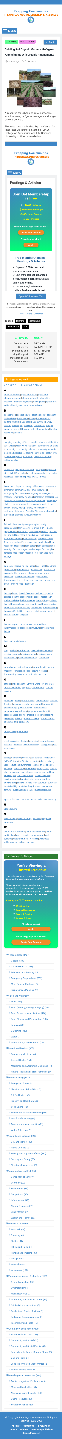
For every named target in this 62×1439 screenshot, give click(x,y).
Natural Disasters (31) (22, 1206)
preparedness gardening (15, 711)
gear (38, 566)
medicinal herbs (28, 654)
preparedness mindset (38, 711)
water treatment (20, 839)
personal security (21, 704)
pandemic (8, 700)
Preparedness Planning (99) (24, 990)
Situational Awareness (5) (24, 1165)
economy (27, 486)
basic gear (25, 422)
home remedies (49, 604)
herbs (39, 600)
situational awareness (21, 765)
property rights (47, 718)
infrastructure (33, 628)
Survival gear (10, 775)
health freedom (26, 593)
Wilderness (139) (19, 1270)
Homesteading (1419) (19, 1077)
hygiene (24, 614)
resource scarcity (31, 744)
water (6, 831)
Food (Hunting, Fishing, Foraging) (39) (30, 1007)
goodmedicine (22, 569)
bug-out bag (43, 429)
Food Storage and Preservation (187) (29, 1019)
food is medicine (45, 538)
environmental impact (14, 511)
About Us (16, 1426)
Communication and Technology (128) (28, 1276)
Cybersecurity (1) (19, 1288)
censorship (33, 442)
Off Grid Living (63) (20, 1095)
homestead (36, 607)
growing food (17, 584)
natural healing (25, 667)
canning (17, 442)
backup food (10, 415)
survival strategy (42, 779)
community (10, 449)
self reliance (48, 757)
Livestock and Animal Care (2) (26, 1089)
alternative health (30, 398)
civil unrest (10, 446)
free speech (18, 553)
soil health (37, 765)
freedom (29, 553)
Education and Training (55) (24, 972)
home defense (17, 604)
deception (40, 469)
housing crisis (31, 611)
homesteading (50, 607)
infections (41, 624)
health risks (40, 593)
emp (51, 504)
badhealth (51, 415)
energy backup (18, 508)
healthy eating (19, 597)
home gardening (33, 604)
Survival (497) (18, 1264)
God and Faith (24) (20, 1358)
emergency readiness (15, 500)
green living (23, 580)
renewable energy (47, 741)
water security (22, 835)
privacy (18, 718)
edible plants (38, 486)
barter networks (11, 422)
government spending (25, 576)
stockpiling (19, 768)
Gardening (11, 41)
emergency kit (34, 493)
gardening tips (21, 566)
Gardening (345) (19, 1031)
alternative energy (12, 398)
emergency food (39, 490)
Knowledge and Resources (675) (25, 1375)
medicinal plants (44, 654)
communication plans (48, 446)
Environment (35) (19, 1188)
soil (25, 326)
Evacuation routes (32, 515)
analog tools (39, 401)
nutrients (33, 674)
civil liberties (52, 442)
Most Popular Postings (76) (25, 984)
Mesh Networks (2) (20, 1293)
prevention (9, 718)
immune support (11, 624)
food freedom (46, 535)
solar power (48, 765)
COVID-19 (28, 456)
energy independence (36, 508)
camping (8, 442)
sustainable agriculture (29, 786)
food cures (33, 535)
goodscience (36, 569)
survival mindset (42, 775)
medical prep (24, 650)
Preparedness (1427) (19, 955)
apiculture (51, 401)
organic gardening (12, 687)
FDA (42, 528)
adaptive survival (12, 394)
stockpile (8, 768)
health (15, 593)
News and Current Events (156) (26, 1393)
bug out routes (29, 429)
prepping (49, 715)
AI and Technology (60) (22, 1282)
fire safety (23, 531)
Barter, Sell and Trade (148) (24, 1334)
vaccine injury (10, 818)
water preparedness (35, 831)
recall (6, 741)
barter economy (43, 418)
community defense (26, 449)
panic (17, 700)
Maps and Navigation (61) (24, 1387)
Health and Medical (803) (21, 1048)
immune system (28, 624)
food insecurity (30, 538)
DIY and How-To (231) (22, 966)
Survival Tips (10, 783)
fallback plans (10, 524)
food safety (30, 546)
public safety (23, 722)
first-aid (23, 535)
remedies (33, 741)
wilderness (44, 839)
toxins (33, 799)
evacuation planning (13, 515)
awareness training (33, 405)
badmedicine (10, 418)
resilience (18, 744)
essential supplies (47, 511)
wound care (28, 842)
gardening (9, 566)
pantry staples (27, 700)
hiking (46, 600)
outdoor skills (38, 687)
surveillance (27, 772)
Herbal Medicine (11, 600)
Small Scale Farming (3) (23, 1118)
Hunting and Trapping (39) (24, 1252)
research (8, 744)
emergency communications (17, 490)
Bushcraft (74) (18, 1229)
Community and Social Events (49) (28, 1346)
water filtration (18, 831)
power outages (25, 707)
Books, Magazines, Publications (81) (29, 1381)
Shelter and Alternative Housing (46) (29, 1112)
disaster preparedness (37, 473)
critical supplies (11, 460)
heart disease (33, 597)
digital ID (13, 473)
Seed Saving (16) (19, 1106)
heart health (46, 597)
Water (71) (16, 1036)
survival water (39, 783)
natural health (39, 667)
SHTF (6, 765)
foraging (8, 553)
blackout (28, 425)
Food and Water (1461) (20, 995)
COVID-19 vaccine (42, 456)
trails (40, 799)
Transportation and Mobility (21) (27, 1124)
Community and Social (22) (24, 1340)
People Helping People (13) (24, 1369)
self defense (36, 757)
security (26, 757)
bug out (17, 429)
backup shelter (38, 415)
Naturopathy (10, 674)
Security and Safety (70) (23, 1159)
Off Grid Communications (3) (25, 1305)
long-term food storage (15, 641)
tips (6, 799)
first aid (44, 531)
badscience (22, 418)
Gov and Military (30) (21, 1142)
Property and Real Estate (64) (25, 1101)
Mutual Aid (44, 657)
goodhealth (9, 569)
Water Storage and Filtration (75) (27, 1042)
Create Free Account (31, 942)
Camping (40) (17, 1235)
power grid (48, 704)
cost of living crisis (13, 456)
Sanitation (16, 757)
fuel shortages (41, 553)
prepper (30, 715)
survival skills (27, 779)
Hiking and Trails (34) (21, 1247)
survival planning (12, 779)
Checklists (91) (18, 960)
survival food (48, 772)
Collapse (32, 446)
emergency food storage (15, 493)
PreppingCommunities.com (32, 1417)
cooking (29, 453)
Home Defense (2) (20, 1147)
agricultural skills (29, 394)
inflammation (10, 628)
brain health (39, 425)
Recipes (24, 741)
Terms (21, 314)
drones (43, 477)
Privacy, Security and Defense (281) (28, 1153)
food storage (34, 549)
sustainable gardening (23, 790)
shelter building (47, 761)
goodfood (51, 566)
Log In (31, 929)
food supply (47, 549)
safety (7, 757)
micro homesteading (27, 657)
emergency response (35, 500)
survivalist (52, 783)
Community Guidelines (42, 1429)
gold (44, 566)
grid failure (45, 580)
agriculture (43, 394)
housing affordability (13, 611)
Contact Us (28, 1426)
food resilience (17, 546)
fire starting (34, 531)
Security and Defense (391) (22, 1136)
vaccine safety (24, 818)
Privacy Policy (43, 1426)
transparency (50, 799)
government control (28, 573)
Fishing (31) (17, 1241)
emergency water (39, 504)
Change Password (31, 1433)
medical (13, 650)
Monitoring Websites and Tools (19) (29, 1299)
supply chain (43, 768)
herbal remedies (27, 600)
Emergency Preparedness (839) (26, 978)
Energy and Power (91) (22, 1083)
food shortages (20, 549)
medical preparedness (41, 650)
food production (41, 542)
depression (51, 469)
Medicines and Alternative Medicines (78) (32, 1066)
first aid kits (13, 535)
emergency (51, 486)
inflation (22, 628)
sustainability (11, 786)
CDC (24, 442)
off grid (7, 684)
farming (35, 528)
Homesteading (27, 41)
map (6, 650)
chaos (42, 442)
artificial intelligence (13, 405)
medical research (12, 654)
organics (26, 687)
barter (32, 418)
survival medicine (25, 775)
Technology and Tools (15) (24, 1323)
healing (7, 593)
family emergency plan (28, 524)
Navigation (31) (18, 1258)
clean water (21, 446)
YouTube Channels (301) (23, 1404)
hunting (15, 614)
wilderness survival (13, 842)
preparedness (40, 707)
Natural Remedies (22, 671)
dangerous (9, 469)
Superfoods (30, 768)
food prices (27, 542)
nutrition (42, 674)
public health (10, 722)
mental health (10, 657)
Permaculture (42, 700)
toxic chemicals (22, 799)
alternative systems (23, 401)
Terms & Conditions (18, 1429)
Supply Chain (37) (19, 1212)
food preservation (12, 542)
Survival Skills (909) (18, 1223)
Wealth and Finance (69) (23, 1217)
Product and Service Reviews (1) (27, 1311)
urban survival (10, 809)
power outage (10, 707)
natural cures (10, 667)
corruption (39, 453)
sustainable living (43, 790)
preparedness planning (14, 715)
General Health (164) (21, 1060)
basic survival (37, 422)
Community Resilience (14, 453)
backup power (23, 415)
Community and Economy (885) (24, 1328)
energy (7, 508)
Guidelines (38, 314)
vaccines (37, 818)
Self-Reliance (25, 761)
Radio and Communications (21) (27, 1317)
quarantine (22, 731)
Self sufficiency (11, 761)
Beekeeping (17, 425)
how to (7, 614)
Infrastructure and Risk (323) (23, 1171)
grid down (34, 580)
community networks (46, 449)
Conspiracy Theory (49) (22, 1177)
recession (14, 741)
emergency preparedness (46, 497)
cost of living (51, 453)
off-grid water (48, 684)
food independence (13, 538)
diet (6, 473)
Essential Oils (32, 511)
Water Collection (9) (21, 1130)
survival (37, 772)
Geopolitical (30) (19, 1194)
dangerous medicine (24, 469)
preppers (39, 715)
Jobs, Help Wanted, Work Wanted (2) (29, 1363)
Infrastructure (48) (20, 1200)
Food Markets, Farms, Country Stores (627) (32, 1352)
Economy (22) (18, 1182)
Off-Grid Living (33, 684)
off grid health (18, 684)
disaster (22, 473)
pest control (36, 704)
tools (11, 799)
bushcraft (18, 432)
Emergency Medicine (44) (23, 1054)
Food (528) (16, 1001)
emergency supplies (21, 504)
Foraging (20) (17, 1025)
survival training (24, 783)
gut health (29, 584)
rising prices (46, 744)
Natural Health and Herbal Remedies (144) (32, 1071)
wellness (34, 839)
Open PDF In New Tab (31, 296)
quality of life (10, 731)
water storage (37, 835)
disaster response (22, 477)
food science (43, 546)
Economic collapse (12, 486)
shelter (36, 761)
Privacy (29, 314)
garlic (32, 566)
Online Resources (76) (22, 1399)
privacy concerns (31, 718)
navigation (22, 674)
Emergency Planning (23, 497)
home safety (10, 607)
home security (23, 607)
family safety (24, 528)
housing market (46, 611)
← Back (50, 42)
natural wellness (39, 671)
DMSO (35, 477)
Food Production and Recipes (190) (28, 1013)
